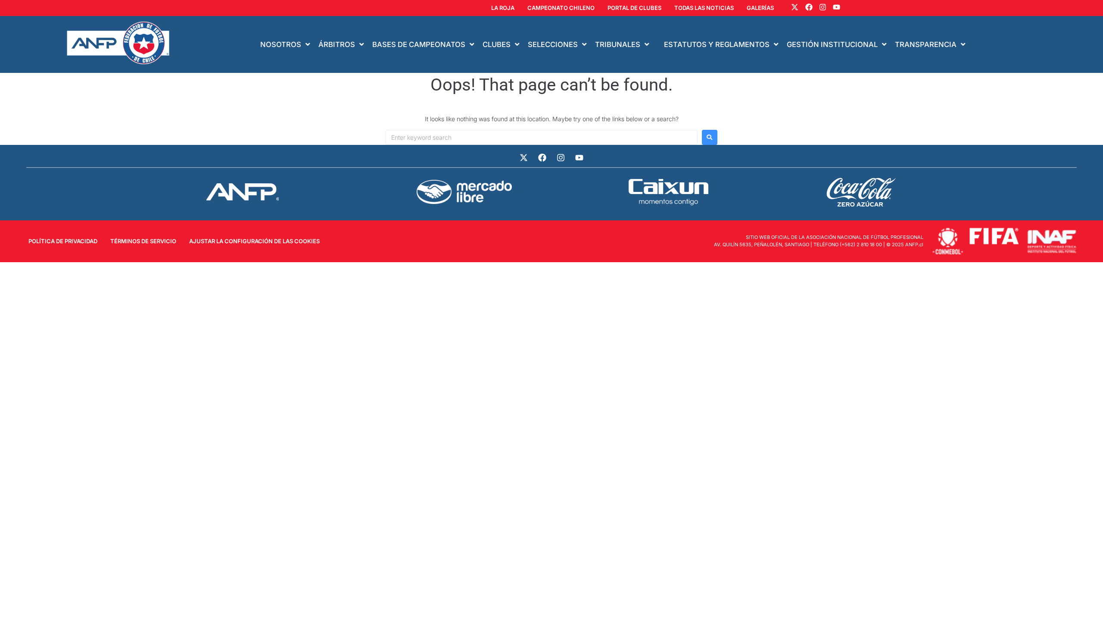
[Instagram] (823, 7)
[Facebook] (808, 7)
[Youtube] (836, 7)
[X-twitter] (795, 7)
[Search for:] (542, 137)
